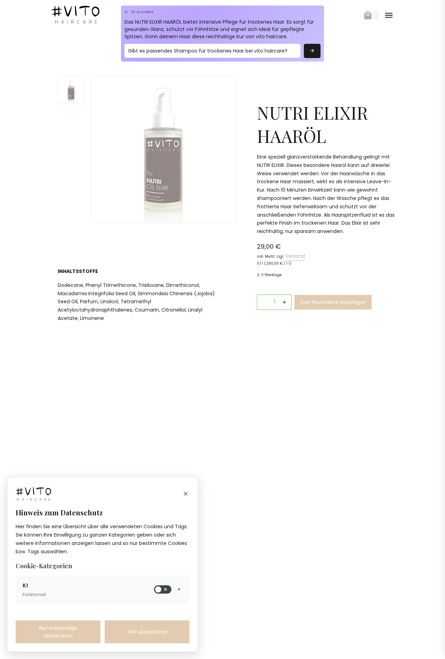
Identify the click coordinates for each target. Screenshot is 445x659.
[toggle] (389, 15)
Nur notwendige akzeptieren (58, 632)
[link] (83, 15)
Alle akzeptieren (147, 632)
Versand (295, 255)
